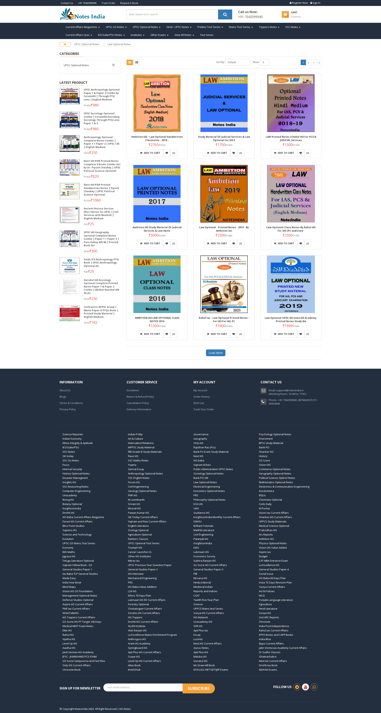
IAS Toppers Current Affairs (79, 617)
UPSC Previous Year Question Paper (150, 565)
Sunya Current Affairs (272, 587)
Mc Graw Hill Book (204, 665)
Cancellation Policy (138, 403)
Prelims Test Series (209, 27)
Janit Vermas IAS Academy (78, 652)
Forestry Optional (138, 604)
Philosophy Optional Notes (209, 499)
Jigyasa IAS (69, 556)
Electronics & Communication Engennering (284, 486)
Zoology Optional (138, 530)
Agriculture (265, 604)
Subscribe (199, 688)
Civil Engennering (138, 486)
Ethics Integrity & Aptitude (78, 443)
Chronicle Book (72, 669)
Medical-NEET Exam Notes (78, 626)
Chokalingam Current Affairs (145, 608)
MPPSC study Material (141, 447)
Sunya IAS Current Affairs (208, 613)
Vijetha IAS (69, 639)
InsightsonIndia (202, 543)
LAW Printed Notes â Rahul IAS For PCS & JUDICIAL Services (291, 138)
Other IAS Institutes (139, 556)
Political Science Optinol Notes (277, 478)
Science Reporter (73, 434)
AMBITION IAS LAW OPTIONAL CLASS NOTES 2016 (157, 319)
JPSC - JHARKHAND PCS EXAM (80, 656)
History (263, 456)
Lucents (198, 639)
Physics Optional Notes (273, 543)
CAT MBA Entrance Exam (273, 560)
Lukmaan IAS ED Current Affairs (146, 600)
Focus (66, 465)
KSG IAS (198, 504)
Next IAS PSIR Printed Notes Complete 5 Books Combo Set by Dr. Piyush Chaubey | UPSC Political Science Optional (102, 166)
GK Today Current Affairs (143, 517)
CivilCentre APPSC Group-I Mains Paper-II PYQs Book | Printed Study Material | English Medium (101, 312)
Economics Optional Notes (209, 491)
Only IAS (198, 443)
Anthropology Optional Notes (145, 473)
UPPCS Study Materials (273, 521)
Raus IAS (133, 456)
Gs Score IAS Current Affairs (210, 565)
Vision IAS (265, 465)
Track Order (108, 3)
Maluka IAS (200, 656)
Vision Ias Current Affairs (274, 512)
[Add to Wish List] (166, 153)
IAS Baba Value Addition (142, 587)
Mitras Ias (134, 560)
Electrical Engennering (206, 486)
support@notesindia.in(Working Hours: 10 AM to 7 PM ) (287, 392)
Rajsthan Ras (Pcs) (204, 447)
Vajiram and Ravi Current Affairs (147, 521)
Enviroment (266, 438)
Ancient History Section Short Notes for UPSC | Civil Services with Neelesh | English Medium (101, 213)
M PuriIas (264, 508)
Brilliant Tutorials (203, 526)
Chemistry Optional (270, 499)
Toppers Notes (268, 27)
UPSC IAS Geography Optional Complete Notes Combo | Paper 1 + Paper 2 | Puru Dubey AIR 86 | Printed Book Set (101, 239)
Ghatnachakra (267, 656)
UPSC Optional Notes (146, 27)
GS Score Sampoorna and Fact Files (84, 661)
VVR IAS (198, 626)
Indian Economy (72, 438)
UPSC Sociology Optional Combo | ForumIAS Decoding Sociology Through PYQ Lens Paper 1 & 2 (101, 118)
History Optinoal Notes (76, 473)
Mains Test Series (240, 27)
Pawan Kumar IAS (138, 512)
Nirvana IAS (200, 578)
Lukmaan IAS (201, 552)
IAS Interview (135, 574)
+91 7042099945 (87, 3)
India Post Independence (274, 626)
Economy (68, 547)
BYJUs (262, 495)
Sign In (316, 3)
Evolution (68, 539)
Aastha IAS (69, 648)
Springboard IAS (137, 648)
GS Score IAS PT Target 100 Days (82, 621)
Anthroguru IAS (137, 639)
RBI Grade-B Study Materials (145, 451)
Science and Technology (77, 534)
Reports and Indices (205, 591)
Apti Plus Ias (200, 630)
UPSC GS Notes (115, 27)
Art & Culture (135, 438)
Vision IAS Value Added (273, 547)
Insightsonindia (72, 508)
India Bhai (265, 639)
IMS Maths (69, 552)
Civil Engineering (203, 534)
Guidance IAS (201, 512)
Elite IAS (67, 630)
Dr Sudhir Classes (269, 652)
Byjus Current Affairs (271, 643)
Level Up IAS (70, 643)
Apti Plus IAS (200, 652)
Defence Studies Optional (78, 600)
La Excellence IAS (269, 565)
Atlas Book (134, 665)
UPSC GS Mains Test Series (79, 543)
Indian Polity (135, 434)
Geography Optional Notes (275, 473)
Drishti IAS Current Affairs (143, 621)
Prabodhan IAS (268, 530)
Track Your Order (203, 409)
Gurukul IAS (200, 661)
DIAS (196, 547)
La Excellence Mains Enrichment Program (152, 635)
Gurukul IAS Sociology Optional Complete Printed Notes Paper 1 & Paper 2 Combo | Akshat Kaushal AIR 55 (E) (101, 286)
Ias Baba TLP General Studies (80, 574)
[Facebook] (296, 686)
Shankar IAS (266, 451)
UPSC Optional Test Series (144, 543)
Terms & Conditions (71, 403)
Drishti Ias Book (268, 665)
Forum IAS (134, 482)
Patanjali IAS (200, 539)
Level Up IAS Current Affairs (144, 661)
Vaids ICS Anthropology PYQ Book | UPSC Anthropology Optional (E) (101, 263)
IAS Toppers (135, 617)
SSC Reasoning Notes (76, 486)
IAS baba (198, 460)
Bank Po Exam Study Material (211, 451)
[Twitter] (305, 686)
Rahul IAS (68, 635)
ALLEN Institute (136, 626)
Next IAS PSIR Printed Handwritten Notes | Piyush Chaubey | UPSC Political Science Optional (101, 189)
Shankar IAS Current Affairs (275, 517)
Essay (197, 635)
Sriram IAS (134, 504)
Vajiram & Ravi (202, 465)
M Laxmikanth (136, 499)
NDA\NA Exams (268, 669)
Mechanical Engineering (142, 578)
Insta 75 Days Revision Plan (275, 582)
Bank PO (264, 447)
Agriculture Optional (140, 534)
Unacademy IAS (202, 621)
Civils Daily (265, 504)
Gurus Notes (201, 648)
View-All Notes (183, 35)
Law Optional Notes (119, 44)
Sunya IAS (265, 613)
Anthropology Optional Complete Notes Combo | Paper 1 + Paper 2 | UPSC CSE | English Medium (101, 142)
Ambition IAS (266, 539)
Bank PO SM (200, 478)
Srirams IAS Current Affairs (144, 613)
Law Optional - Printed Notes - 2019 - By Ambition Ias (224, 229)
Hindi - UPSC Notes (178, 27)
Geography (200, 438)
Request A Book (129, 3)
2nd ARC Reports (269, 617)
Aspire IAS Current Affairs (78, 604)
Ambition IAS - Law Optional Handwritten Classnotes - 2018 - (157, 138)
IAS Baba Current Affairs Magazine (83, 517)
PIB (195, 574)
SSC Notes (291, 27)
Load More (216, 353)
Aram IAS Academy (139, 643)
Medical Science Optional (274, 526)
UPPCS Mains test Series (208, 608)
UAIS (196, 508)
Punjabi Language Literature (276, 600)
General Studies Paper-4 (274, 569)
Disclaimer (133, 390)
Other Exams (158, 35)
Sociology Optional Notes (208, 473)
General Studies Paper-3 (208, 569)
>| (318, 62)
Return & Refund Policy (140, 396)
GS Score (264, 460)
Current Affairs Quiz (78, 35)
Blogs (63, 396)
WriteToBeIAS (71, 613)
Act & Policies (267, 591)
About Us (65, 390)
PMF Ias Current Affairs (76, 608)
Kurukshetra (266, 491)
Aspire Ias (265, 552)
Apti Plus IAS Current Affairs (144, 652)
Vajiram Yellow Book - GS (77, 565)
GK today (68, 456)
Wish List (198, 403)
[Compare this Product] (173, 153)
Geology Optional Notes (142, 491)
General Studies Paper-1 (77, 569)
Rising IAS (68, 499)
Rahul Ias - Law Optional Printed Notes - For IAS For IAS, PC (224, 319)
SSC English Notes (139, 478)
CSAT (196, 595)
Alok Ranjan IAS (137, 630)
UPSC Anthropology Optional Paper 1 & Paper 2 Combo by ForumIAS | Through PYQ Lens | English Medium (102, 94)
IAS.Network (200, 617)
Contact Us (67, 3)
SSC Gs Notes (71, 460)
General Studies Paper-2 (143, 569)
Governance (201, 434)
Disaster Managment (75, 478)
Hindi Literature (268, 608)
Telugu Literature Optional (78, 560)
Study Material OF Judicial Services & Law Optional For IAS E (224, 138)
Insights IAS (69, 482)
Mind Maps (69, 587)
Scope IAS (134, 656)
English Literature (138, 526)
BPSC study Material (271, 443)
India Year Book (72, 582)
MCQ (262, 595)
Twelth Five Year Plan (206, 600)
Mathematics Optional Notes (276, 482)
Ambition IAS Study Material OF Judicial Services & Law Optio (157, 229)
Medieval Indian (203, 587)
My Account (200, 390)
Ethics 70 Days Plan (139, 595)
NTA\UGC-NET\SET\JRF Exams (210, 669)
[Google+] (314, 686)
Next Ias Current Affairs (273, 661)
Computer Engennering (76, 491)
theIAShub (134, 669)
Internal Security (72, 469)
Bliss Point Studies (74, 526)
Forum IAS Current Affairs (78, 521)
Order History (201, 396)
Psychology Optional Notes (275, 434)
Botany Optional (72, 504)
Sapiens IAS (70, 530)
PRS (195, 495)
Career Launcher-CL (140, 552)
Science (198, 604)
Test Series (207, 35)
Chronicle (264, 621)
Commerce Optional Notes (275, 469)
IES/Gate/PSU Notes (110, 35)
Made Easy (69, 578)
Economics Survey (204, 556)
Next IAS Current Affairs (207, 643)
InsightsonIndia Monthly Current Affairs (217, 517)
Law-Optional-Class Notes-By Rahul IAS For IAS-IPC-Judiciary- (291, 229)
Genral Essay (136, 469)
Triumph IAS (135, 547)
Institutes (136, 35)
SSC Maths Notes (138, 460)
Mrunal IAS (134, 508)
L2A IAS (132, 591)
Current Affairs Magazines (82, 27)
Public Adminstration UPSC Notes (213, 469)
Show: (256, 62)
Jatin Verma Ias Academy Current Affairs (283, 648)
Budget (263, 556)
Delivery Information (139, 409)
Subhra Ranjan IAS (204, 560)
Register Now (299, 3)
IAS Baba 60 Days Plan (272, 578)
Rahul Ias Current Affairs (273, 630)
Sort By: (220, 62)
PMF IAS (132, 495)
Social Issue (266, 574)
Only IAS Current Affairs (77, 665)
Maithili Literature (203, 530)
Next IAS (198, 456)
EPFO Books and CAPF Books (276, 635)
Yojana (132, 465)
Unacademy (70, 495)
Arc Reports (266, 534)
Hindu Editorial (202, 582)
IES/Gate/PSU (71, 447)
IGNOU (197, 521)
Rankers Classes (138, 539)
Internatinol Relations (141, 443)
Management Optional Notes (80, 595)
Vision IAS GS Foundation (78, 591)
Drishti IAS (69, 512)
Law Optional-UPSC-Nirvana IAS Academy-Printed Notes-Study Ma (291, 319)
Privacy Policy (68, 409)
